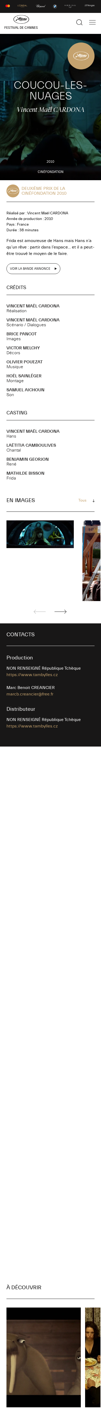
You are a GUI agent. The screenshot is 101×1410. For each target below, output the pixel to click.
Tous (82, 500)
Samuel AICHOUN (25, 390)
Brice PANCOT (21, 334)
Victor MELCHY (23, 348)
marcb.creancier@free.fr (29, 694)
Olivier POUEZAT (24, 362)
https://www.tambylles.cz (32, 674)
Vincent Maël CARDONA (33, 306)
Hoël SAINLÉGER (23, 376)
